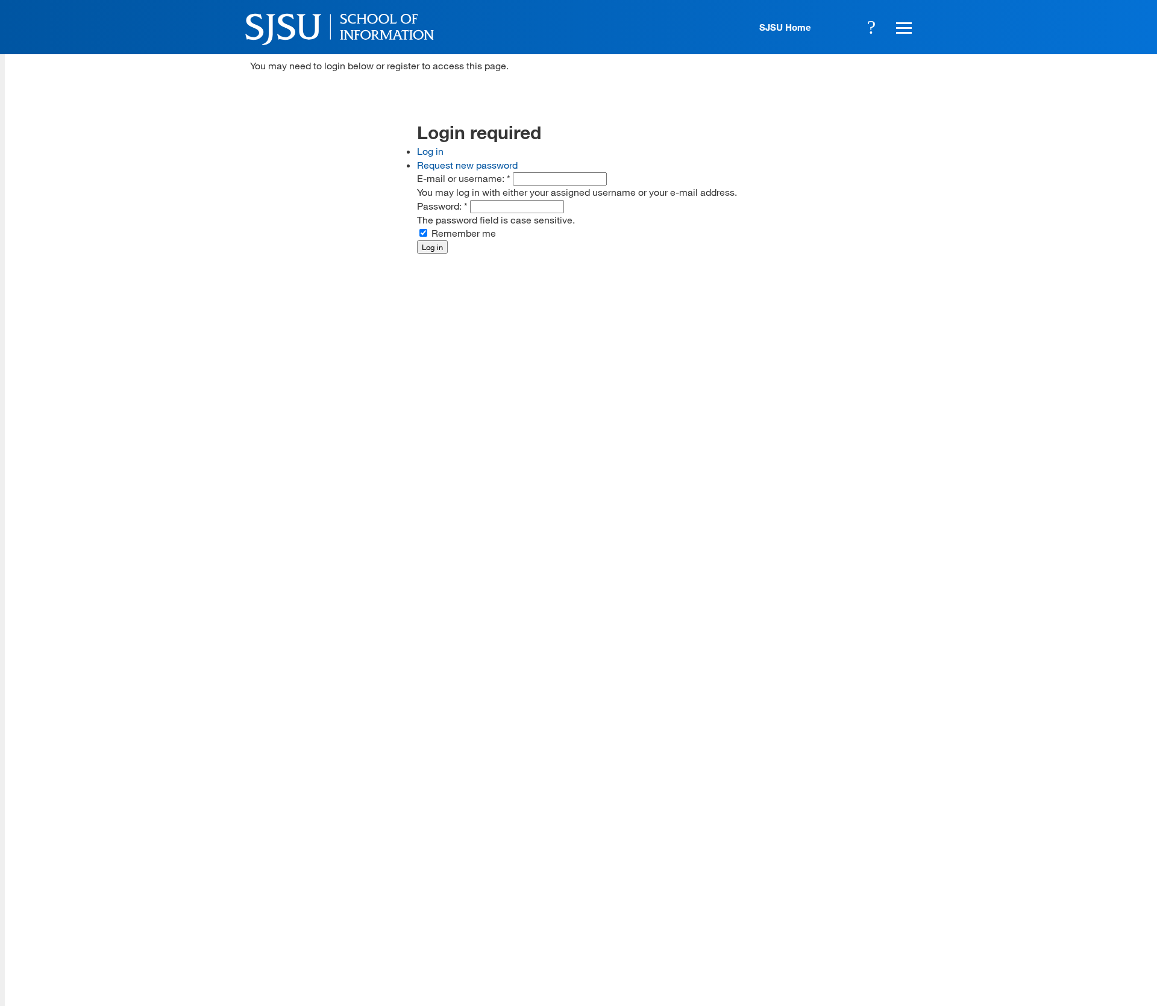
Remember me (462, 233)
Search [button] (871, 27)
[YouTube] (904, 918)
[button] (902, 27)
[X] (798, 918)
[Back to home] (831, 843)
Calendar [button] (838, 27)
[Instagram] (833, 918)
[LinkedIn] (869, 918)
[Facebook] (762, 918)
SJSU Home (785, 27)
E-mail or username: (463, 178)
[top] (259, 822)
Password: (442, 205)
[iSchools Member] (878, 972)
